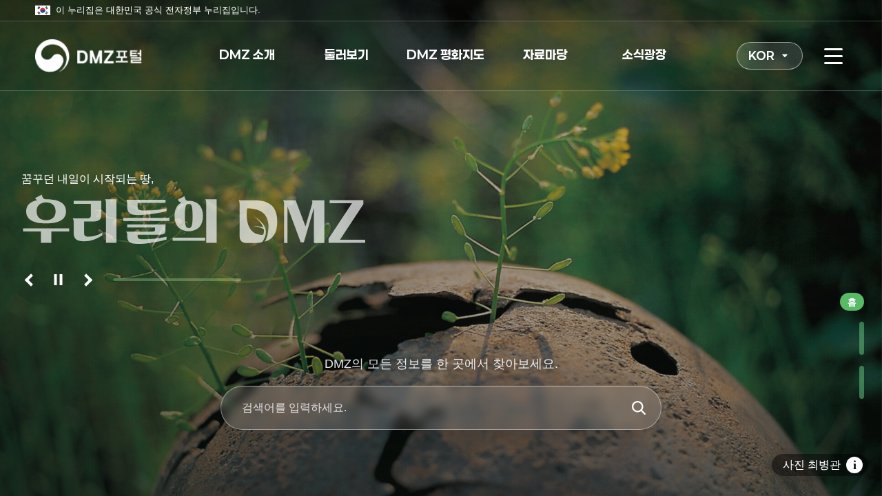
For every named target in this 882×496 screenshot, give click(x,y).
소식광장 (644, 54)
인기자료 (849, 338)
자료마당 (545, 54)
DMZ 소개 (247, 54)
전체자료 (849, 382)
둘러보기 (347, 54)
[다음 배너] (86, 279)
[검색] (639, 408)
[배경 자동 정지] (58, 279)
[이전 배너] (31, 279)
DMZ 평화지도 (445, 54)
